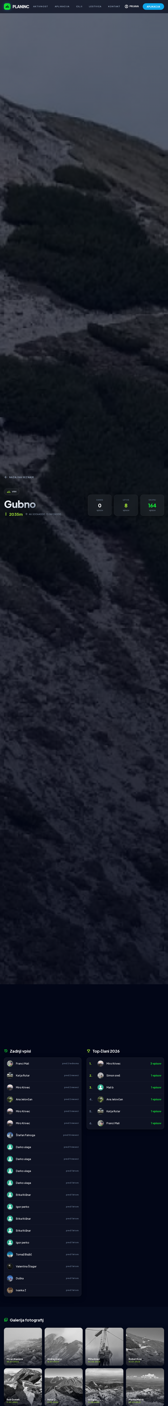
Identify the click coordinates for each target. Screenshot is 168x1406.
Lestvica (95, 6)
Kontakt (114, 6)
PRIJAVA (132, 7)
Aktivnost (40, 6)
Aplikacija (62, 6)
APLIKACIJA (153, 6)
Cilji (79, 6)
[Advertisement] (84, 1017)
